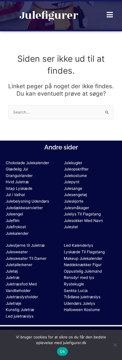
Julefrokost (16, 227)
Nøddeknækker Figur (83, 264)
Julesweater (17, 252)
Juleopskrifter (76, 169)
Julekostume (75, 175)
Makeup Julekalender (83, 258)
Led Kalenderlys (78, 245)
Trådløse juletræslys (82, 297)
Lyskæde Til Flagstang (84, 252)
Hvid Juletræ (17, 182)
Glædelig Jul (17, 169)
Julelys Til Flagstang (82, 214)
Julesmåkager (76, 207)
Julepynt (71, 182)
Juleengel (14, 214)
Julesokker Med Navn (83, 220)
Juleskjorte (73, 201)
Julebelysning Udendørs (27, 201)
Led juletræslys (19, 316)
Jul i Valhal (15, 194)
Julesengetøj (75, 194)
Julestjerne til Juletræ (25, 245)
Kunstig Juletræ (20, 309)
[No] (115, 345)
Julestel (71, 227)
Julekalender (17, 233)
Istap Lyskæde (19, 188)
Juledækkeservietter (24, 207)
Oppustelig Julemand (83, 271)
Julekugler (73, 163)
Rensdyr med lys (79, 277)
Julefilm (13, 220)
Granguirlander (19, 175)
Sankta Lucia (76, 290)
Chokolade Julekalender (27, 163)
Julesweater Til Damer (26, 258)
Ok (62, 351)
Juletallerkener (19, 264)
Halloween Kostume (82, 309)
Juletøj (12, 271)
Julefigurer (48, 15)
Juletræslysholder (22, 297)
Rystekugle (74, 284)
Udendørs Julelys (79, 303)
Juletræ (13, 277)
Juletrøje (13, 303)
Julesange (73, 188)
